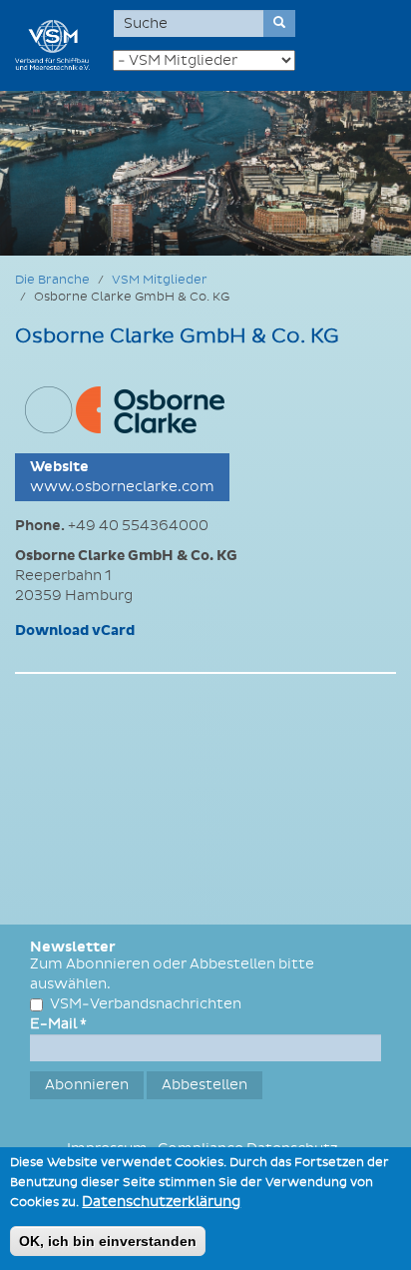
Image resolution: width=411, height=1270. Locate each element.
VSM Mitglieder (159, 280)
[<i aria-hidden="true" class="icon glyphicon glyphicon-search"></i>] (279, 23)
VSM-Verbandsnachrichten (145, 1003)
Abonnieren (87, 1084)
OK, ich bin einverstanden (108, 1241)
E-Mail (58, 1023)
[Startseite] (52, 45)
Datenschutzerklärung (161, 1201)
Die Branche (52, 280)
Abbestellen (204, 1084)
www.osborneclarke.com (122, 486)
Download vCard (75, 631)
